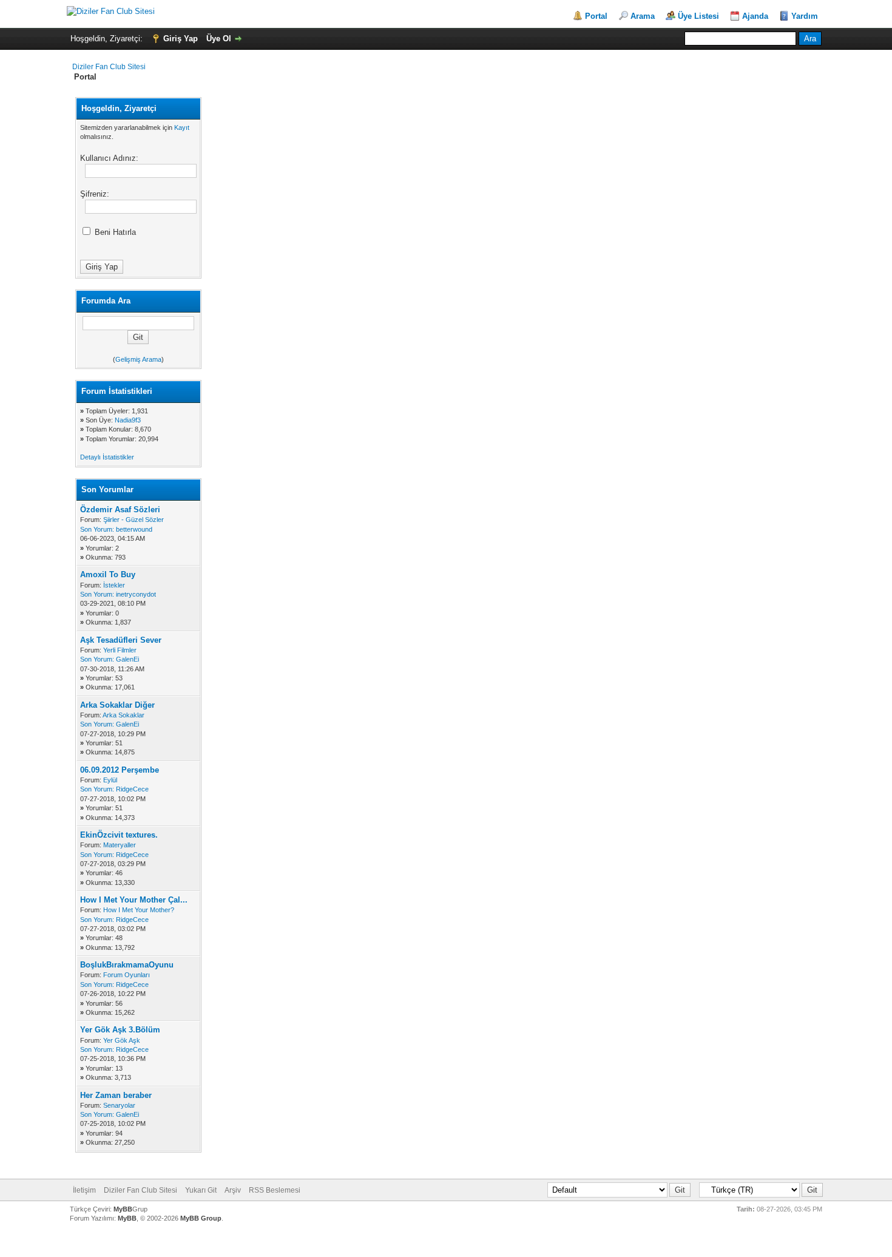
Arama (642, 16)
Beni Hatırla (114, 232)
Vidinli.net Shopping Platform (446, 1240)
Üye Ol (218, 38)
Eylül (110, 780)
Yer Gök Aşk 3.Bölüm (120, 1029)
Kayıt (181, 127)
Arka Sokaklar (123, 715)
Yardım (804, 16)
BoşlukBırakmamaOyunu (127, 964)
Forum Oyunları (126, 974)
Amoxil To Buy (107, 574)
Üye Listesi (698, 16)
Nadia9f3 (128, 420)
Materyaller (119, 845)
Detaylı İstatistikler (107, 457)
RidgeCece (132, 789)
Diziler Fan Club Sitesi (109, 67)
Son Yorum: (97, 529)
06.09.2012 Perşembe (119, 769)
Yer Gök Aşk (121, 1040)
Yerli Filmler (120, 650)
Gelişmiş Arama (138, 359)
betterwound (134, 529)
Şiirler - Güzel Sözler (133, 519)
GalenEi (127, 659)
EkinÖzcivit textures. (119, 834)
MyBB (122, 1209)
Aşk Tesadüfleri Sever (120, 640)
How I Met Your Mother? (138, 909)
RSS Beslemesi (274, 1190)
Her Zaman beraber (116, 1095)
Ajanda (755, 16)
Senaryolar (119, 1105)
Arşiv (233, 1190)
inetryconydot (136, 594)
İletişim (84, 1190)
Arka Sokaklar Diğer (117, 705)
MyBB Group (200, 1218)
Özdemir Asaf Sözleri (120, 509)
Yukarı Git (201, 1190)
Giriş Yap (180, 38)
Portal (596, 16)
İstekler (114, 585)
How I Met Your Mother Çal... (134, 899)
